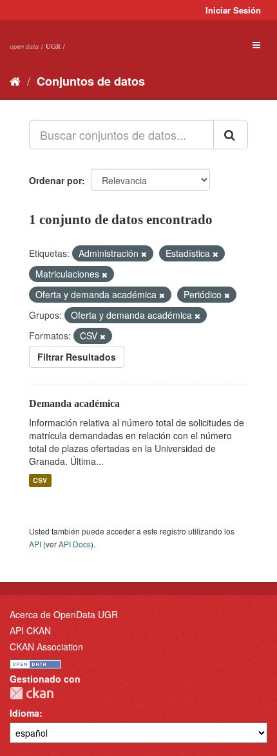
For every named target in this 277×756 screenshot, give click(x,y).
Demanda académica (74, 403)
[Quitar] (144, 254)
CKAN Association (46, 646)
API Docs (75, 543)
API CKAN (30, 630)
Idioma (24, 712)
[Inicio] (15, 80)
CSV (40, 480)
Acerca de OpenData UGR (64, 614)
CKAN (31, 693)
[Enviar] (230, 134)
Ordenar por (55, 180)
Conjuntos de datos (91, 81)
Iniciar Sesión (233, 10)
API (35, 543)
